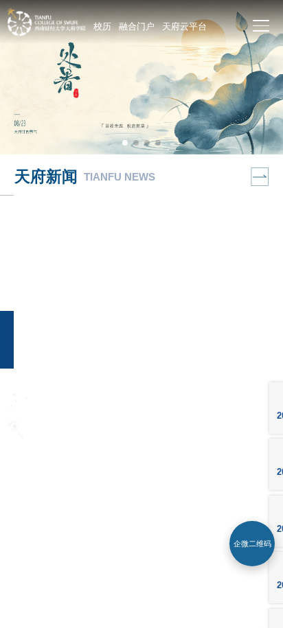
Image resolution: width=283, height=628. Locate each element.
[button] (125, 143)
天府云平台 (184, 26)
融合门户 (137, 26)
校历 (102, 26)
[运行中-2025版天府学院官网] (46, 32)
